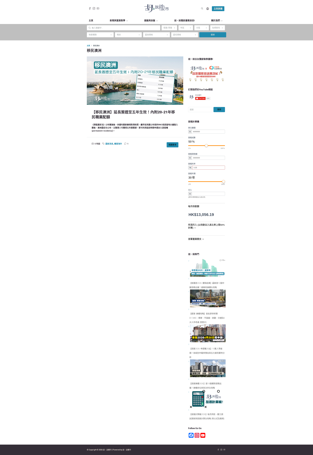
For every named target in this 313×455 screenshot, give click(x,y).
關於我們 (215, 20)
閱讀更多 (172, 145)
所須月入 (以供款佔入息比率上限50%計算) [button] (206, 226)
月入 (190, 190)
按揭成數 (192, 137)
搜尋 (213, 35)
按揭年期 (192, 173)
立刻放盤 (218, 8)
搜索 (219, 109)
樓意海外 (118, 144)
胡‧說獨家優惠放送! (184, 20)
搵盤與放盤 (149, 20)
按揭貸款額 (192, 154)
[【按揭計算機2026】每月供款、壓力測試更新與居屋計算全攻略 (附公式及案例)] (189, 410)
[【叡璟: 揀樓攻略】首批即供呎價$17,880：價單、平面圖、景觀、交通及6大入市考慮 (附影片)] (189, 309)
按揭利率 (192, 164)
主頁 (91, 20)
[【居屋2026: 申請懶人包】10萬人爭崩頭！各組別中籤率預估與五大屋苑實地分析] (189, 344)
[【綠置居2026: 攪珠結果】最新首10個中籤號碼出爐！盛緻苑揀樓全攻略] (189, 279)
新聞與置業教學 (117, 20)
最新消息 (109, 144)
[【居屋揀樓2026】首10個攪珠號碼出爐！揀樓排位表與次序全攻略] (189, 379)
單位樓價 (192, 128)
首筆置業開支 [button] (194, 239)
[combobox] (169, 27)
